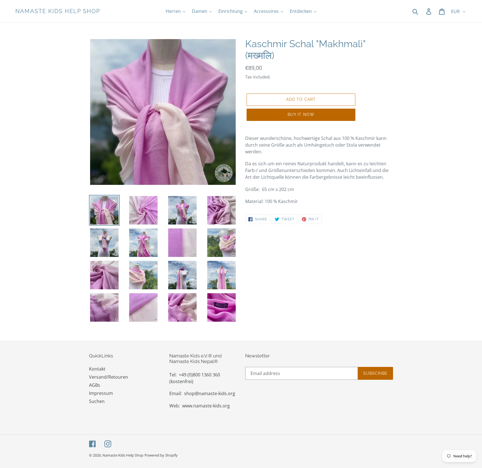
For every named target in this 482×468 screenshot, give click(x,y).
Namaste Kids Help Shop (57, 11)
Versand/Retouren (108, 377)
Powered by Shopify (161, 455)
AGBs (94, 385)
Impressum (101, 393)
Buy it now (301, 114)
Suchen (97, 401)
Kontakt (97, 369)
